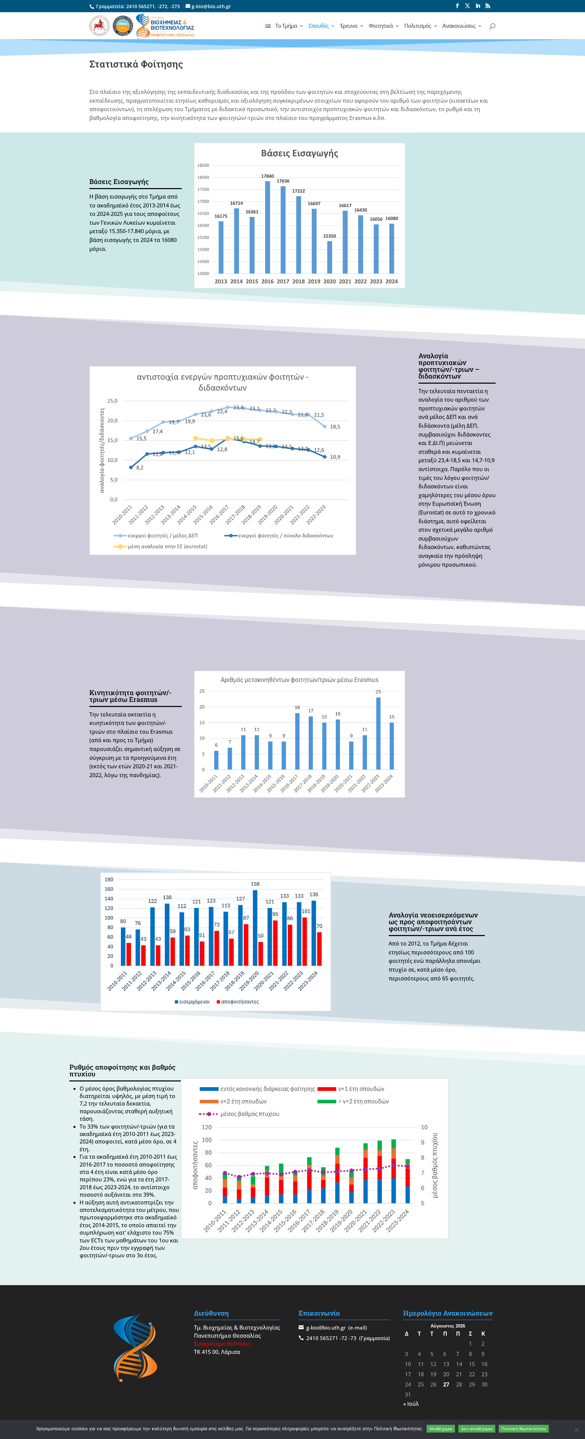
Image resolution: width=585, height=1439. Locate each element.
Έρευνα (348, 26)
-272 (162, 6)
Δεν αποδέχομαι (477, 1428)
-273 (175, 6)
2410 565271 (140, 6)
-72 (343, 1338)
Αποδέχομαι (440, 1428)
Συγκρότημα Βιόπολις (222, 1343)
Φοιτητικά (381, 26)
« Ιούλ (411, 1403)
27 (446, 1384)
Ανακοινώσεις (458, 26)
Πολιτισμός (417, 26)
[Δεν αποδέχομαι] (576, 1429)
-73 (352, 1338)
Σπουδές (318, 26)
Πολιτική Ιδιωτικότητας (523, 1428)
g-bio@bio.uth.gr (326, 1327)
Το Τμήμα (286, 26)
